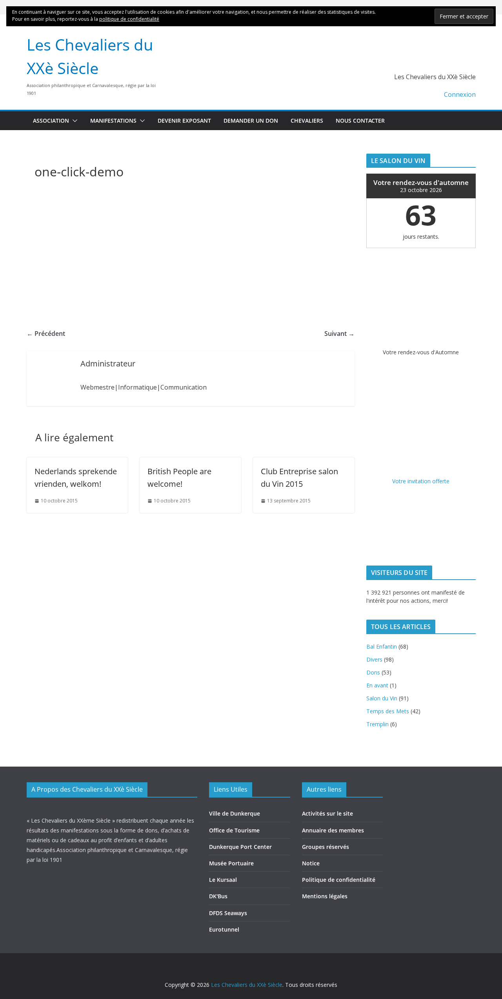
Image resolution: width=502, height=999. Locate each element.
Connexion (460, 94)
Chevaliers (307, 120)
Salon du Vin (381, 698)
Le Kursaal (223, 879)
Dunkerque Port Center (240, 846)
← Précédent (46, 333)
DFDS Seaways (228, 913)
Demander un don (251, 120)
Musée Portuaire (231, 863)
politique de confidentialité (129, 19)
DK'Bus (218, 896)
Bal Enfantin (381, 646)
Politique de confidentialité (338, 879)
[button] (73, 120)
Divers (374, 659)
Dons (373, 672)
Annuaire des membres (333, 830)
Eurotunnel (224, 929)
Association (51, 120)
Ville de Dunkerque (234, 813)
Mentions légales (324, 896)
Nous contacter (360, 120)
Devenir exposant (184, 120)
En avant (377, 685)
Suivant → (339, 333)
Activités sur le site (327, 813)
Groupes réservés (325, 846)
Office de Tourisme (234, 830)
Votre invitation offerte (420, 481)
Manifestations (113, 120)
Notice (311, 863)
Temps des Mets (387, 711)
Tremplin (377, 724)
